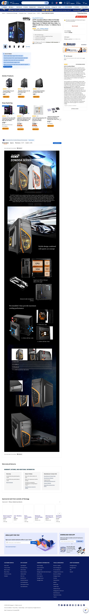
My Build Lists (23, 578)
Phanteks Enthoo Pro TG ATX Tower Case (24, 91)
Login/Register (23, 565)
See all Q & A (56, 143)
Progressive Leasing (57, 595)
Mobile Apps (55, 584)
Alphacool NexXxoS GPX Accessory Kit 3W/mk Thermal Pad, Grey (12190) (53, 118)
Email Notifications (24, 582)
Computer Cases (32, 13)
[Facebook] (61, 605)
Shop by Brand (56, 580)
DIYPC (38, 13)
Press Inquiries (40, 576)
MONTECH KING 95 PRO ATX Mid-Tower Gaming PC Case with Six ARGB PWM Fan (24, 119)
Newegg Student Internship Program (44, 571)
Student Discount (56, 588)
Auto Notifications (24, 586)
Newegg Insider (40, 580)
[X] (64, 605)
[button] (14, 2)
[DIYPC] (27, 18)
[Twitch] (78, 605)
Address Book (23, 574)
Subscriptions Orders (25, 584)
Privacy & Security (7, 574)
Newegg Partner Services (58, 571)
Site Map (55, 578)
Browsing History (24, 567)
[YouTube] (75, 605)
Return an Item (7, 569)
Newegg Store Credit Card (58, 590)
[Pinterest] (72, 605)
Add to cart (6, 96)
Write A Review (75, 108)
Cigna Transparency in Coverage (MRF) (11, 610)
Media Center (39, 569)
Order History (23, 569)
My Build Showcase (24, 580)
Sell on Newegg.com (57, 567)
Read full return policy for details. (30, 487)
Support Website (47, 483)
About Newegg (40, 565)
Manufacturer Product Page (49, 476)
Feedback (20, 148)
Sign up (34, 542)
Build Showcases (56, 592)
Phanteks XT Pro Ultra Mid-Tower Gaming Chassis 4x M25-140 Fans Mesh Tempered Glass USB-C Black (9, 119)
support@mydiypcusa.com (49, 481)
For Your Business (56, 569)
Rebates (55, 582)
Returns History (24, 571)
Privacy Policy (15, 607)
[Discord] (81, 605)
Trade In (55, 597)
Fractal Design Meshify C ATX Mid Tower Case (39, 91)
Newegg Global (73, 567)
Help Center (6, 565)
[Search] (46, 3)
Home (3, 13)
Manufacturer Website (48, 478)
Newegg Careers (40, 578)
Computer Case (22, 13)
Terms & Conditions (8, 607)
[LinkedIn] (70, 605)
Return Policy (6, 571)
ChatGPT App (56, 586)
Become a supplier (57, 565)
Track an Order (7, 567)
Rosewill (71, 571)
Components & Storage (12, 13)
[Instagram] (67, 605)
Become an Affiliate (57, 574)
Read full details (9, 482)
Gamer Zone (39, 574)
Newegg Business (73, 565)
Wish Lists (22, 576)
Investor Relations (40, 567)
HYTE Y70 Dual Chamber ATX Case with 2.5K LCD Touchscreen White (39, 119)
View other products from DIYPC (49, 485)
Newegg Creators (56, 576)
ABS (70, 569)
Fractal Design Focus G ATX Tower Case (8, 91)
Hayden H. (66, 105)
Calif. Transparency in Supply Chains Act (33, 607)
